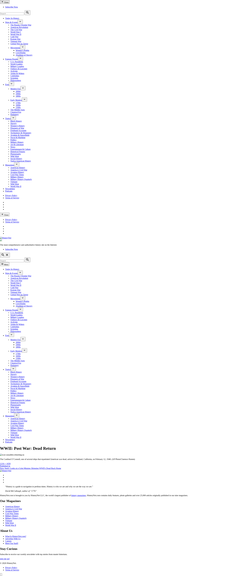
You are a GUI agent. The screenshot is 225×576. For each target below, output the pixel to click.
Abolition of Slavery (24, 55)
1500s (18, 107)
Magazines (9, 165)
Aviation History (17, 172)
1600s (18, 105)
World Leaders (16, 64)
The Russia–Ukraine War (20, 25)
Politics (13, 140)
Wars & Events (11, 22)
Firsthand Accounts (18, 130)
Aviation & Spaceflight (19, 135)
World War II (15, 34)
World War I (15, 32)
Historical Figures (17, 151)
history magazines (78, 495)
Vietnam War (15, 41)
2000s (18, 91)
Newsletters (10, 189)
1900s (18, 94)
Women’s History (17, 126)
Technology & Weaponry (20, 133)
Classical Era (15, 112)
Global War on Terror (19, 44)
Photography (15, 154)
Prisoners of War (17, 128)
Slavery (13, 123)
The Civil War (16, 30)
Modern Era (15, 89)
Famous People (11, 59)
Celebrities (14, 76)
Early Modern (16, 100)
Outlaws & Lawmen (18, 69)
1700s (18, 103)
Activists (14, 71)
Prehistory (14, 114)
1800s (18, 96)
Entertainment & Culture (20, 149)
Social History (16, 159)
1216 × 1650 (5, 464)
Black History (16, 121)
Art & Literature (17, 144)
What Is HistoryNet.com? (15, 536)
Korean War (15, 39)
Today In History (12, 18)
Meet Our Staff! (11, 543)
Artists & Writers (17, 73)
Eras (7, 84)
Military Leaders (17, 66)
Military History (17, 142)
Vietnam (13, 182)
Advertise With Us (12, 539)
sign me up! (5, 559)
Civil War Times (17, 175)
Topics (8, 118)
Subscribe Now (11, 7)
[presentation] (20, 22)
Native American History (20, 161)
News (12, 147)
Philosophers (15, 80)
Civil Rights (21, 53)
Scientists (14, 78)
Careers (8, 541)
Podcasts (8, 191)
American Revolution (19, 27)
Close (6, 2)
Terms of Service (12, 198)
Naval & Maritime (17, 137)
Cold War (14, 37)
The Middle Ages (17, 110)
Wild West (14, 156)
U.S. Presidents (16, 62)
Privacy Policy (11, 195)
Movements (15, 48)
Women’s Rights (22, 50)
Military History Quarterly (21, 179)
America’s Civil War (18, 170)
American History (17, 168)
